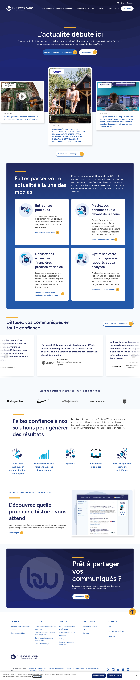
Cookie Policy (37, 676)
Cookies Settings (98, 675)
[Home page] (19, 8)
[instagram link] (128, 669)
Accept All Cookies (114, 675)
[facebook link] (123, 669)
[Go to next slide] (133, 356)
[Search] (118, 3)
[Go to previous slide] (6, 356)
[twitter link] (108, 670)
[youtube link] (118, 670)
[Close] (136, 676)
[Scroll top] (132, 611)
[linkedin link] (113, 669)
